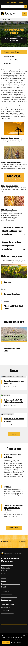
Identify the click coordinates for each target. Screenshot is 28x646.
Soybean (7, 282)
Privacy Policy (5, 639)
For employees (5, 591)
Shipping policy (5, 607)
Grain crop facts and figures (12, 60)
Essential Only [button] (6, 642)
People (7, 2)
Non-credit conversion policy (9, 597)
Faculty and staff (9, 56)
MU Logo (2, 553)
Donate (21, 2)
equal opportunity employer (11, 627)
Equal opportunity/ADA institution (10, 584)
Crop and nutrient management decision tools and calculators (13, 507)
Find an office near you (7, 571)
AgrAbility (7, 486)
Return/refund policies (7, 604)
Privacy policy (5, 610)
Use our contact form (7, 565)
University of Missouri (12, 554)
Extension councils (6, 594)
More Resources (14, 527)
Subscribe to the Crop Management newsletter (11, 245)
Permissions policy (6, 600)
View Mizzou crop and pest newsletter (14, 39)
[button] (16, 642)
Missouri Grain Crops (11, 52)
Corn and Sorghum (12, 294)
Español (3, 587)
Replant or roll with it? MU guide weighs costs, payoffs (13, 401)
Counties (13, 2)
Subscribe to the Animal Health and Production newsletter (12, 231)
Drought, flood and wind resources (11, 162)
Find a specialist (5, 568)
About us (3, 578)
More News (14, 434)
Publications (7, 63)
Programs (6, 19)
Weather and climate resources (10, 138)
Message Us (22, 541)
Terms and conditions (7, 613)
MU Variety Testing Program (9, 210)
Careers (3, 581)
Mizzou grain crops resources (9, 186)
